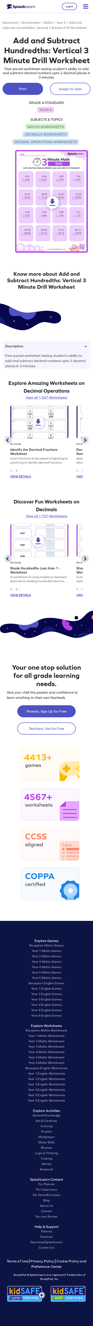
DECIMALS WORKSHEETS (46, 134)
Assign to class (70, 89)
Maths (48, 22)
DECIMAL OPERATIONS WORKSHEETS (45, 142)
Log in (69, 6)
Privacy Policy (42, 1261)
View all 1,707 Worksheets (46, 516)
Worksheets (31, 22)
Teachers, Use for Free (46, 728)
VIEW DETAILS (20, 476)
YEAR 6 (45, 110)
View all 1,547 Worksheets (46, 397)
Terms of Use (18, 1261)
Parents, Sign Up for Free (46, 711)
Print (22, 89)
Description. (14, 346)
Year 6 (61, 22)
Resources (10, 22)
